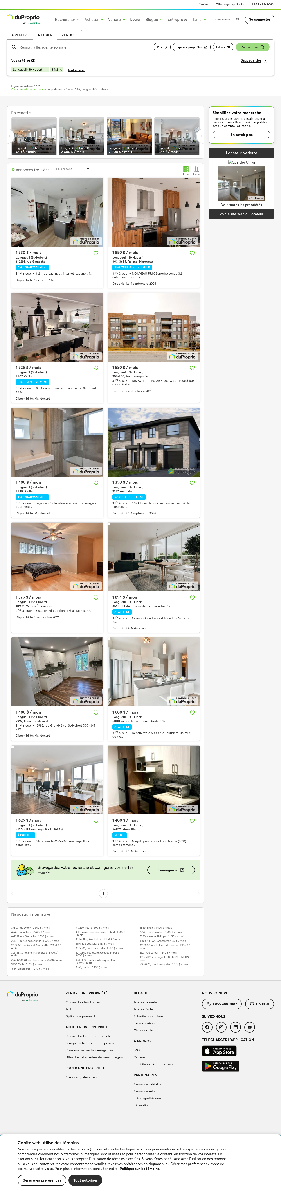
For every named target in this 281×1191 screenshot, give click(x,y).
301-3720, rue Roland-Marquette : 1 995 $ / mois (165, 946)
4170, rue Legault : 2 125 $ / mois (95, 943)
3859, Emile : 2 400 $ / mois (92, 967)
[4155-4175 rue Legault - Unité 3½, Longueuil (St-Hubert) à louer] (57, 780)
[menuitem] (97, 1005)
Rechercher (250, 47)
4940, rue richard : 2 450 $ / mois (30, 932)
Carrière (139, 1057)
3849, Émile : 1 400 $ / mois (156, 927)
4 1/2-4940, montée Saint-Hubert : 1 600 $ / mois (100, 933)
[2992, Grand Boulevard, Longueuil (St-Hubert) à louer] (57, 671)
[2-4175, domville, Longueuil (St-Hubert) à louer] (154, 780)
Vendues (69, 35)
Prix (159, 47)
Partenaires (145, 1075)
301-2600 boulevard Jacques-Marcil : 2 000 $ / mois (97, 954)
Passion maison (144, 1023)
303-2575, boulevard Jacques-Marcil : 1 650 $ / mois (98, 961)
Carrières (204, 4)
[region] (140, 1162)
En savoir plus (242, 134)
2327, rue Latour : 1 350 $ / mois (158, 952)
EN (237, 19)
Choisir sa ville (143, 1030)
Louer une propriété (85, 1068)
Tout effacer (76, 70)
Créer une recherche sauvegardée (89, 1050)
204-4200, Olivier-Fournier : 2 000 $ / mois (36, 960)
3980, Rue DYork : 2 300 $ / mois (30, 927)
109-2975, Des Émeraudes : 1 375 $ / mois (164, 964)
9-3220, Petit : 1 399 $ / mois (92, 927)
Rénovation (141, 1105)
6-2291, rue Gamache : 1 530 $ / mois (32, 936)
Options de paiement (80, 1016)
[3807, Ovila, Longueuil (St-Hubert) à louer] (57, 327)
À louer (45, 35)
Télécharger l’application (230, 4)
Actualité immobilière (148, 1016)
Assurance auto (144, 1091)
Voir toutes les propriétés (241, 205)
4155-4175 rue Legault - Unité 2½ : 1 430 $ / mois (165, 958)
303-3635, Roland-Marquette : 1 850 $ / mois (34, 954)
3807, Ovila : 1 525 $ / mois (26, 964)
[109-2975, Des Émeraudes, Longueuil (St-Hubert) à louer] (57, 557)
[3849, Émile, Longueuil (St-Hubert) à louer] (57, 442)
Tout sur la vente (145, 1002)
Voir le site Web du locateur (241, 214)
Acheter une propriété (87, 1027)
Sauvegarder (168, 870)
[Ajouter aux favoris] (96, 253)
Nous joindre (222, 19)
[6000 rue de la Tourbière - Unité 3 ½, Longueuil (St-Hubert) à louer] (154, 671)
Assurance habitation (148, 1084)
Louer (135, 19)
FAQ (137, 1050)
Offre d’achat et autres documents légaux (94, 1057)
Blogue (141, 993)
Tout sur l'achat (144, 1009)
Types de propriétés (189, 47)
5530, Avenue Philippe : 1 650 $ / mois (162, 936)
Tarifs (69, 1009)
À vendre (20, 35)
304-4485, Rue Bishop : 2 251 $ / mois (98, 939)
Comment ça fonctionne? (82, 1002)
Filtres (220, 47)
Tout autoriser (85, 1180)
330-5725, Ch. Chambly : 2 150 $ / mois (163, 940)
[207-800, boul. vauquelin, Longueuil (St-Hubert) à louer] (154, 327)
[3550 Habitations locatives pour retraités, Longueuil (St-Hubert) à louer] (154, 557)
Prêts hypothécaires (147, 1098)
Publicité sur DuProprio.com (153, 1064)
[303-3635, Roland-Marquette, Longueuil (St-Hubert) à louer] (154, 212)
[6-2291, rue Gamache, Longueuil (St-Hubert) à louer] (57, 212)
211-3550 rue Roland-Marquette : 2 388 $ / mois (36, 946)
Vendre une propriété (86, 993)
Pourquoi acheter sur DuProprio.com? (91, 1043)
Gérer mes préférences (41, 1180)
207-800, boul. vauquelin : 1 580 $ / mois (99, 948)
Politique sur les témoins (139, 1168)
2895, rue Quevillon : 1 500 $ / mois (161, 932)
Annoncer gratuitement (81, 1077)
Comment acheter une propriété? (88, 1036)
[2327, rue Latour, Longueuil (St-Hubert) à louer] (154, 442)
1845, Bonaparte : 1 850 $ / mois (30, 968)
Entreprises (177, 19)
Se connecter (259, 19)
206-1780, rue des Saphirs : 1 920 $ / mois (35, 940)
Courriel (262, 1004)
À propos (142, 1041)
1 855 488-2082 (263, 4)
